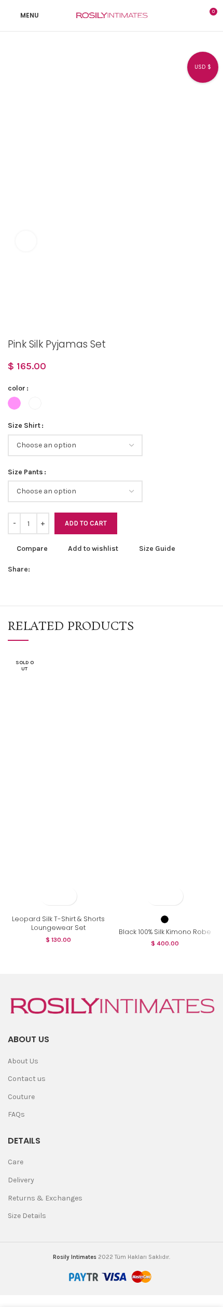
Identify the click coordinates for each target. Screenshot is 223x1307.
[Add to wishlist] (68, 896)
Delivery (21, 1180)
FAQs (16, 1114)
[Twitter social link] (51, 570)
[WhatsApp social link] (98, 570)
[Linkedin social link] (86, 570)
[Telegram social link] (110, 570)
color (16, 388)
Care (15, 1162)
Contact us (27, 1078)
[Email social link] (62, 570)
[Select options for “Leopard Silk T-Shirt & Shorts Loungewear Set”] (49, 896)
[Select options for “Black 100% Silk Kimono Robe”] (156, 896)
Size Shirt (24, 425)
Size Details (27, 1215)
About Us (23, 1061)
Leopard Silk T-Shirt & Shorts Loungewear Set (58, 923)
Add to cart (86, 523)
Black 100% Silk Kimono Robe (165, 931)
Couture (21, 1096)
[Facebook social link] (39, 570)
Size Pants (25, 472)
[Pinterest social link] (74, 570)
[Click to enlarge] (26, 241)
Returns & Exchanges (45, 1198)
